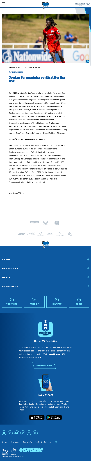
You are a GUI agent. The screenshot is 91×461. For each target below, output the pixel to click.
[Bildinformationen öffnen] (87, 61)
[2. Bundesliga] (5, 451)
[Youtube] (16, 433)
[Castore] (88, 3)
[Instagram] (10, 433)
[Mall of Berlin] (57, 223)
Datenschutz (27, 442)
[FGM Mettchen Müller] (50, 234)
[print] (56, 442)
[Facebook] (29, 433)
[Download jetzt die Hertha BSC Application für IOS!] (37, 420)
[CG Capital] (41, 234)
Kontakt (4, 442)
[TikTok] (22, 433)
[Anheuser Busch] (22, 234)
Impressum (15, 442)
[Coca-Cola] (31, 234)
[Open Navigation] (3, 3)
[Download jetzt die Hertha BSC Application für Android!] (54, 420)
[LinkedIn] (35, 433)
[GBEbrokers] (60, 234)
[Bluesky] (4, 433)
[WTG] (69, 234)
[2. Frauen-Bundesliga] (13, 451)
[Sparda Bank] (80, 3)
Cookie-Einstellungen (43, 442)
